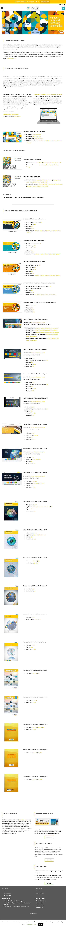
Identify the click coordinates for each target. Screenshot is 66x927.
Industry (52, 162)
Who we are (7, 891)
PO (44, 507)
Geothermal (48, 180)
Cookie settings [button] (31, 924)
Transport (58, 162)
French (53, 230)
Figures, (42, 328)
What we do (7, 893)
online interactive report (38, 322)
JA (41, 483)
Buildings (46, 162)
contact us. (17, 116)
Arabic (37, 230)
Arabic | (39, 140)
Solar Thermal (36, 182)
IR (44, 535)
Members (39, 891)
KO (36, 481)
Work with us (7, 895)
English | (49, 140)
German (58, 230)
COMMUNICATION (40, 899)
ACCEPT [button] (40, 924)
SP (37, 507)
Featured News (40, 903)
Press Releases (40, 901)
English (47, 230)
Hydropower (56, 180)
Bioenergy (38, 180)
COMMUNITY (38, 889)
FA (39, 483)
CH (39, 561)
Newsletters (40, 905)
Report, (38, 328)
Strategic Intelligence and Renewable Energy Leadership (17, 903)
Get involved (40, 893)
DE (36, 673)
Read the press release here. (11, 114)
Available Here (37, 134)
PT (37, 619)
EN (41, 222)
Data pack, (48, 328)
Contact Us (39, 907)
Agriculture (38, 162)
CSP (43, 180)
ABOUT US (5, 889)
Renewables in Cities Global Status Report (16, 906)
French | (54, 140)
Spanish (29, 142)
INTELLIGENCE (6, 899)
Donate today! (45, 1)
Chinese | (44, 140)
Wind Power (44, 182)
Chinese (42, 230)
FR (39, 507)
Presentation (55, 328)
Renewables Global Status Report (14, 901)
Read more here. (11, 58)
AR (37, 563)
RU (37, 435)
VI (44, 483)
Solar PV (28, 182)
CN (37, 459)
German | (59, 140)
